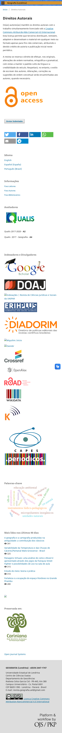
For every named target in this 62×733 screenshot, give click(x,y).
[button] (10, 134)
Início (5, 9)
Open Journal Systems (15, 654)
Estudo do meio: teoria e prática (19, 571)
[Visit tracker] (5, 596)
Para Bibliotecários (12, 195)
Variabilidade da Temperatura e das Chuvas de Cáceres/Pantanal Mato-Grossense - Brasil (27, 549)
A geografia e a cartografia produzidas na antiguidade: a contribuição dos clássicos (24, 539)
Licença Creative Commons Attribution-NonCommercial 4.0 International (28, 700)
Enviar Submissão (14, 121)
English (8, 160)
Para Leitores (10, 186)
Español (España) (12, 164)
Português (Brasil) (13, 168)
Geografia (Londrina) (17, 3)
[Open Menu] (3, 3)
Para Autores (9, 190)
